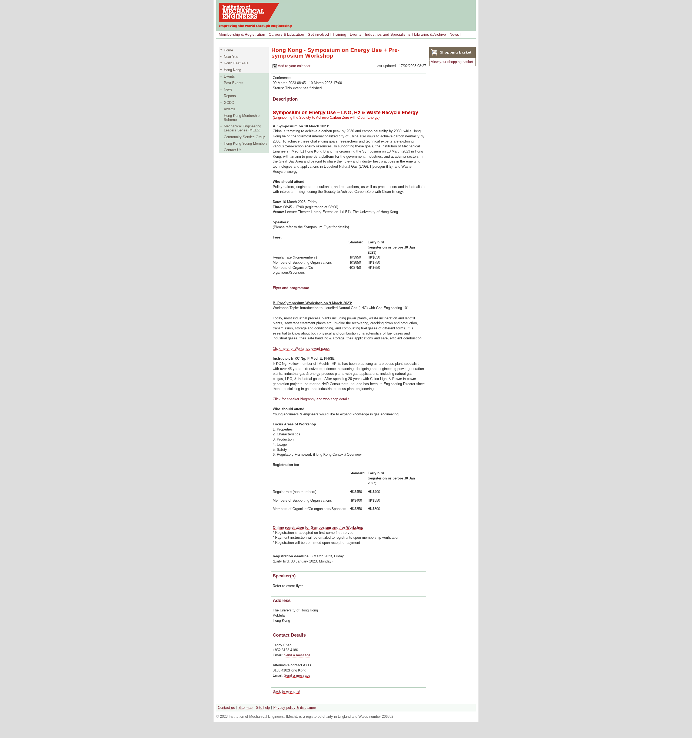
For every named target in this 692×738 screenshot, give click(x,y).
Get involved (318, 34)
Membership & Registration (242, 34)
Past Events (233, 83)
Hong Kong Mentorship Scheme (242, 118)
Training (339, 34)
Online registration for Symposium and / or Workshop (318, 527)
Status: (279, 88)
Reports (230, 96)
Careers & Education (286, 34)
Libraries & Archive (430, 34)
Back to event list (286, 691)
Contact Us (232, 150)
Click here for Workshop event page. (301, 348)
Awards (229, 109)
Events (355, 34)
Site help (263, 708)
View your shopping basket (452, 62)
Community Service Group (244, 137)
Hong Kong (232, 70)
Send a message (297, 655)
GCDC (229, 103)
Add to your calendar (290, 66)
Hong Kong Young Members (246, 143)
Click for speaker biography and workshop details (311, 399)
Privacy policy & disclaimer (294, 708)
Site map (245, 708)
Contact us (226, 708)
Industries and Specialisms (388, 34)
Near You (231, 57)
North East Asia (236, 63)
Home (228, 50)
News (454, 34)
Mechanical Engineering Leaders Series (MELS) (242, 128)
